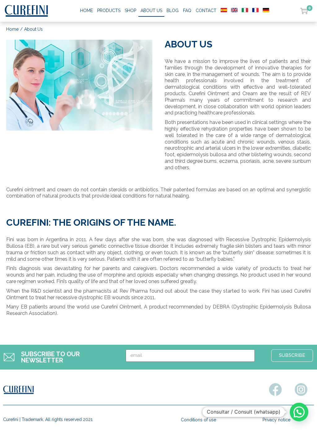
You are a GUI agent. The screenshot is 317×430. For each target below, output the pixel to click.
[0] (304, 11)
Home (12, 29)
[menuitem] (224, 10)
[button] (299, 412)
